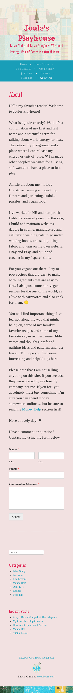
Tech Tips (26, 77)
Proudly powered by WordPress (36, 657)
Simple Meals (20, 633)
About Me (46, 77)
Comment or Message (24, 484)
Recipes (45, 73)
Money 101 (19, 629)
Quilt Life (26, 73)
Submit (16, 516)
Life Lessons (23, 68)
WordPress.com (45, 676)
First (11, 461)
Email (14, 468)
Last (40, 461)
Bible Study (41, 64)
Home (23, 64)
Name (14, 449)
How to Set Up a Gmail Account (30, 625)
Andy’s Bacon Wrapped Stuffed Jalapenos (35, 617)
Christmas (18, 575)
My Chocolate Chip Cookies (28, 621)
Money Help (46, 68)
